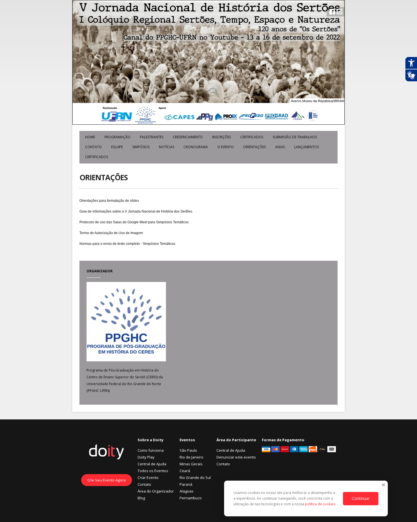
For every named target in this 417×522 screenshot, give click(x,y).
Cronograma (196, 147)
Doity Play (146, 457)
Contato (93, 147)
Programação (117, 137)
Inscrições (221, 137)
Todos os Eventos (153, 470)
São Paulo (188, 450)
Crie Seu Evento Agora (106, 480)
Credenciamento (188, 137)
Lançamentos (306, 147)
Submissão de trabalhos (295, 137)
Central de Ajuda (152, 463)
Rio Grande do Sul (195, 477)
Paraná (186, 484)
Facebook (332, 12)
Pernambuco (191, 497)
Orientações (254, 147)
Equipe (117, 147)
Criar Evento (148, 477)
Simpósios (140, 147)
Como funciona (151, 450)
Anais (280, 147)
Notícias (166, 147)
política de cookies (320, 504)
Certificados (251, 137)
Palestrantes (151, 137)
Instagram (339, 12)
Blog (141, 497)
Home (90, 137)
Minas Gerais (191, 463)
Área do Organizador (156, 491)
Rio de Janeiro (191, 457)
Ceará (185, 470)
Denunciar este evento (236, 457)
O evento (225, 147)
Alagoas (186, 491)
